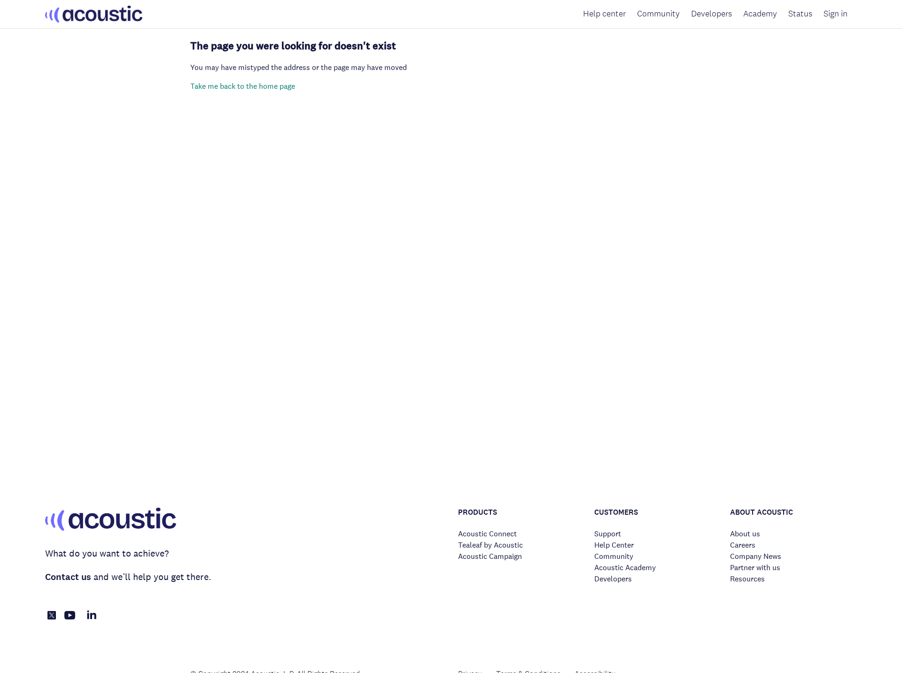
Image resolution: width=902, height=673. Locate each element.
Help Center (614, 545)
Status (800, 13)
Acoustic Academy (625, 567)
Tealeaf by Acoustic (490, 545)
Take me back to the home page (242, 86)
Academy (760, 13)
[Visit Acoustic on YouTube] (70, 620)
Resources (747, 579)
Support (607, 534)
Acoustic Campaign (490, 556)
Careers (742, 545)
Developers (711, 13)
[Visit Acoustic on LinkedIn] (91, 620)
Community (658, 13)
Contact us (68, 577)
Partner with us (755, 567)
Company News (755, 556)
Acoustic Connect (487, 534)
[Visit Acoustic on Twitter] (51, 617)
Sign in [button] (836, 13)
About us (745, 534)
